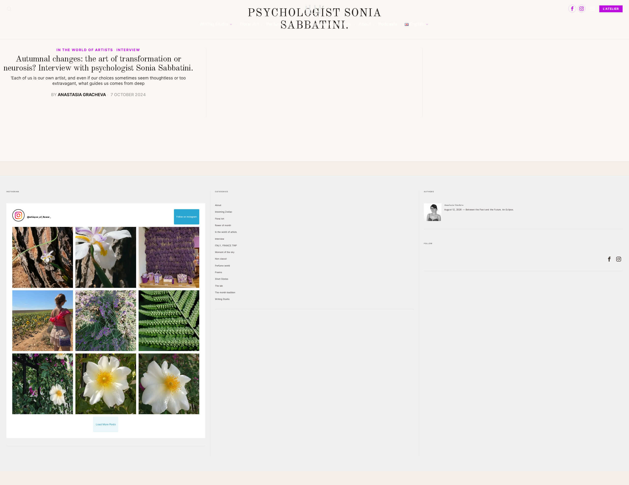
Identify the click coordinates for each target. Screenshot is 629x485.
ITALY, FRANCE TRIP (226, 245)
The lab (219, 285)
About (218, 205)
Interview (128, 50)
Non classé (221, 258)
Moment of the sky (224, 252)
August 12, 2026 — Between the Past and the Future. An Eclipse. (479, 209)
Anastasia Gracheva (82, 94)
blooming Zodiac (223, 211)
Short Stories (221, 279)
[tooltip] (572, 9)
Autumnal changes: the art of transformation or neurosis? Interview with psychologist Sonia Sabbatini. (98, 64)
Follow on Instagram (186, 216)
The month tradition (225, 292)
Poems (218, 272)
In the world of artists (85, 50)
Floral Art (219, 218)
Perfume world (222, 265)
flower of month (223, 225)
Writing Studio (222, 299)
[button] (42, 257)
